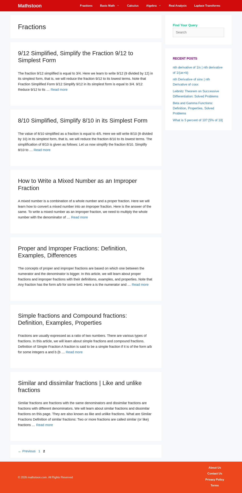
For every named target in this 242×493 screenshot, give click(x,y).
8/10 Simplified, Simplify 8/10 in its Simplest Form (82, 120)
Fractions (86, 5)
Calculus (133, 5)
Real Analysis (178, 5)
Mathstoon (30, 5)
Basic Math (107, 5)
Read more (59, 90)
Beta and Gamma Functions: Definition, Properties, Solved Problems (193, 108)
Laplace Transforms (207, 5)
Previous (27, 451)
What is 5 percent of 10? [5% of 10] (198, 120)
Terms (215, 485)
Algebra (151, 5)
